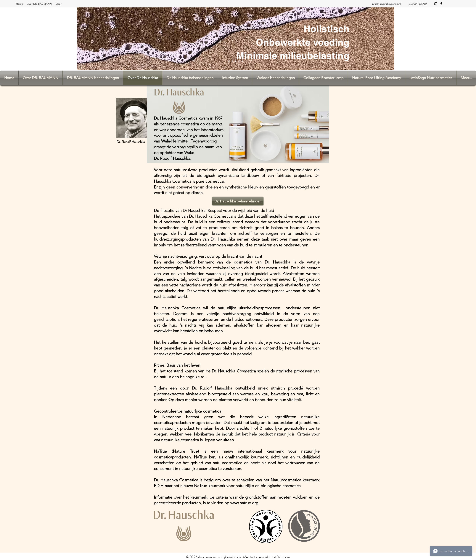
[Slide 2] (232, 61)
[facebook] (441, 4)
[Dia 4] (228, 61)
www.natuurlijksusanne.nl (224, 557)
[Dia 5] (242, 61)
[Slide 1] (235, 61)
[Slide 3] (238, 61)
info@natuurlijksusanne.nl (386, 3)
